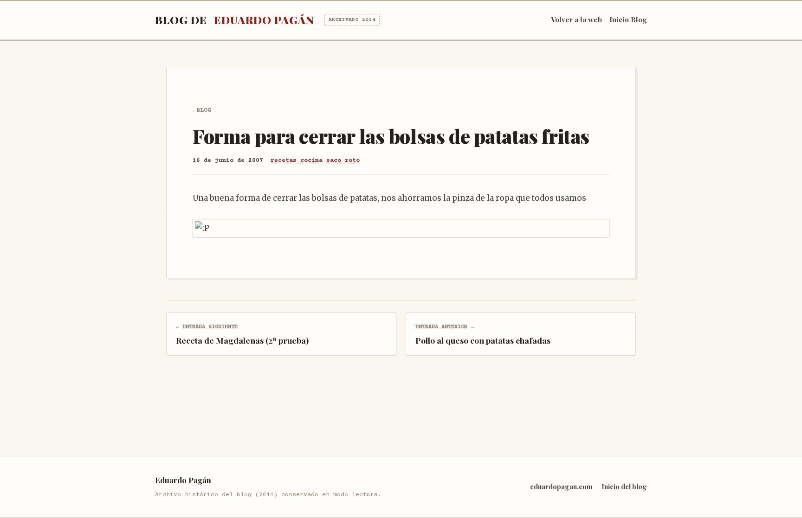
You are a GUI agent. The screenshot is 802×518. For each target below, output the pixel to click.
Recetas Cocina (297, 160)
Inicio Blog (628, 19)
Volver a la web (576, 19)
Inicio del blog (624, 486)
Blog (203, 110)
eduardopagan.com (561, 486)
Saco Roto (343, 160)
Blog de (265, 20)
